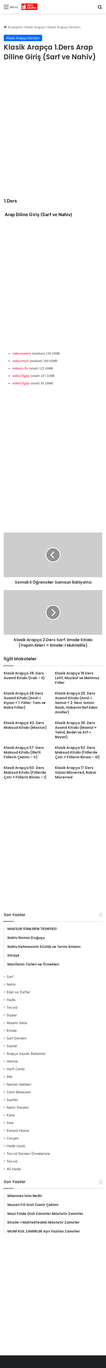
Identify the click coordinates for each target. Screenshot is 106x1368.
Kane (11, 1115)
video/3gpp (21, 376)
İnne (10, 1123)
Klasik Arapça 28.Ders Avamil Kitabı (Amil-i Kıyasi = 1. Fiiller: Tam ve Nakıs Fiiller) (25, 700)
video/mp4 (20, 361)
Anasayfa (14, 27)
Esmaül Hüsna (18, 1131)
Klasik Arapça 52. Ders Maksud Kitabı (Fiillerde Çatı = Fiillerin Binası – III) (77, 752)
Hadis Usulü (16, 1146)
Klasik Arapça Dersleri (63, 27)
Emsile (12, 1031)
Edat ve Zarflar (18, 992)
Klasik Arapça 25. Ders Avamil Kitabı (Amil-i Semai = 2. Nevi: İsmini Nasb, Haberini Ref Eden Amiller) (76, 703)
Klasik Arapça (34, 27)
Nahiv (11, 984)
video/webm (21, 353)
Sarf (10, 977)
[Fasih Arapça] (29, 6)
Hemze (12, 1061)
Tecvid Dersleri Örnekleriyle (28, 1154)
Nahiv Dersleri (18, 1107)
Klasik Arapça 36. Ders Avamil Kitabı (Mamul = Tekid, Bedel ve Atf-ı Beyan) (76, 729)
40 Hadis (14, 1169)
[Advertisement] (53, 123)
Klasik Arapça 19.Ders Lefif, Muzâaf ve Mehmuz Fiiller (77, 678)
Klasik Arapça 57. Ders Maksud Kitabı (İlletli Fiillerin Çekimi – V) (24, 752)
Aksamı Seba (17, 1023)
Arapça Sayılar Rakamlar (26, 1054)
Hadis (11, 1000)
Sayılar (12, 1046)
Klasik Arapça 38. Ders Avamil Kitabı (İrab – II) (24, 675)
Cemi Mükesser (19, 1092)
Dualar (12, 1015)
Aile (9, 1077)
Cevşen (13, 1138)
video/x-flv (20, 368)
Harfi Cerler (16, 1069)
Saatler (12, 1100)
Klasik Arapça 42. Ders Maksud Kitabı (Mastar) (25, 725)
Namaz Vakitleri (19, 1084)
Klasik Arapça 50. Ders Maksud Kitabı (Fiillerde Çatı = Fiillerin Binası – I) (25, 772)
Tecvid (12, 1007)
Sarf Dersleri (16, 1038)
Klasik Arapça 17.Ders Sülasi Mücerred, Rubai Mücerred (75, 772)
